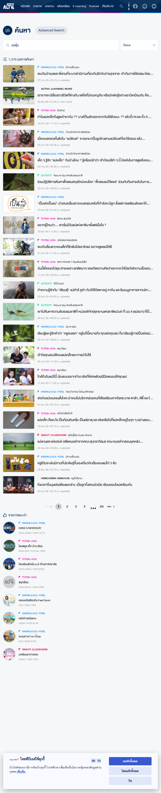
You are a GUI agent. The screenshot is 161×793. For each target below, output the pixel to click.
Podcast (94, 6)
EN (93, 760)
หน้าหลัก (25, 6)
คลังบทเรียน (63, 6)
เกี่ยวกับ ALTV (109, 6)
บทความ (49, 6)
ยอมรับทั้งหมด (130, 761)
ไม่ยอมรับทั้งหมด (130, 771)
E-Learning (79, 6)
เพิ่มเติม (21, 771)
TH (99, 760)
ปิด (130, 780)
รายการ (37, 6)
